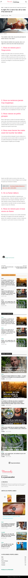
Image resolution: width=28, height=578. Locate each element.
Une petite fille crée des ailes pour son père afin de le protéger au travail (7, 545)
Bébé (2, 7)
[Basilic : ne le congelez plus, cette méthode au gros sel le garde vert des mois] (22, 304)
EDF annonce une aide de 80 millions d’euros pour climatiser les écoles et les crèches (8, 535)
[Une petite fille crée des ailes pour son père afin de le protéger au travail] (22, 546)
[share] (22, 504)
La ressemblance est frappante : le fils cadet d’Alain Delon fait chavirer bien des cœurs (8, 525)
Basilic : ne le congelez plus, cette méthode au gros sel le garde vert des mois (8, 302)
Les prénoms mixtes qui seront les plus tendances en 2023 (21, 267)
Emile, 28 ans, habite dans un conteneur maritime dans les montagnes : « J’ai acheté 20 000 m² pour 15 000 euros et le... (14, 428)
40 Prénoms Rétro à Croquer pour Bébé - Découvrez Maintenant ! (14, 504)
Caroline (3, 378)
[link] (5, 504)
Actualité (3, 532)
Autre (2, 278)
